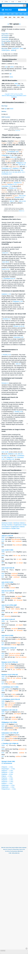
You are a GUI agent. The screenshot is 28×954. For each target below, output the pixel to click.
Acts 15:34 (13, 157)
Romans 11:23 (12, 184)
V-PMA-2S (15, 743)
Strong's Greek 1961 (8, 761)
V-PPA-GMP (13, 605)
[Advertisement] (14, 825)
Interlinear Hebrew (19, 523)
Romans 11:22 (19, 197)
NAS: (3, 539)
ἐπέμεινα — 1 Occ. (7, 767)
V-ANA (11, 550)
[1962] (26, 427)
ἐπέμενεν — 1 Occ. (7, 770)
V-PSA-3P (14, 674)
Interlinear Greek (7, 523)
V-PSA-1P (13, 648)
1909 (16, 83)
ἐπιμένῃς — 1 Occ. (7, 778)
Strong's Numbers (7, 525)
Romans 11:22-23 (18, 326)
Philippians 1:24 (6, 155)
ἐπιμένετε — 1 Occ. (8, 781)
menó (11, 108)
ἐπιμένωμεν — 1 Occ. (8, 785)
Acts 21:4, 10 (10, 172)
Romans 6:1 (17, 182)
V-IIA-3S (11, 568)
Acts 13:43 (22, 195)
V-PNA (15, 722)
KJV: (3, 541)
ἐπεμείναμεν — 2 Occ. (8, 769)
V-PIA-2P (15, 733)
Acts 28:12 (5, 262)
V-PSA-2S (14, 662)
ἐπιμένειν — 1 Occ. (7, 780)
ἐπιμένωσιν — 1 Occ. (8, 787)
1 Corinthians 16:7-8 (8, 278)
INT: (3, 545)
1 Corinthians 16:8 (12, 151)
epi (6, 67)
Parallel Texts (15, 528)
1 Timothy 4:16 (12, 188)
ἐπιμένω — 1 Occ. (7, 783)
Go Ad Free (3, 950)
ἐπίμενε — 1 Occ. (7, 776)
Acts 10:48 (5, 452)
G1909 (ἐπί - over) (17, 48)
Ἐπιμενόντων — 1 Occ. (9, 789)
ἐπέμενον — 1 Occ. (8, 772)
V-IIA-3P (10, 535)
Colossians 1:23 (7, 186)
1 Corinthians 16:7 (8, 687)
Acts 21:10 (5, 269)
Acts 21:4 (5, 253)
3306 (18, 85)
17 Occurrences (7, 763)
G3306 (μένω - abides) (9, 50)
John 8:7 (12, 201)
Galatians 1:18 (17, 168)
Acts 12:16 (22, 201)
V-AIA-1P (11, 591)
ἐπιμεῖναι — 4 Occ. (7, 774)
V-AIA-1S (14, 710)
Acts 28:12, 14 (19, 172)
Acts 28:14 (22, 164)
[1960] (2, 427)
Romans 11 (5, 383)
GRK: (3, 537)
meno (12, 67)
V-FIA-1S (17, 699)
